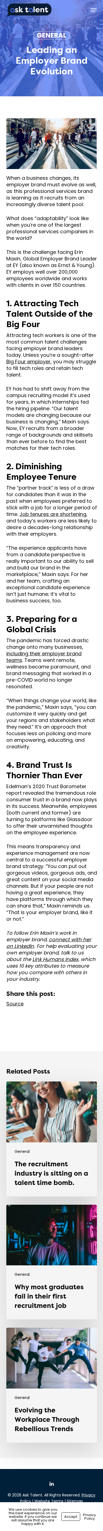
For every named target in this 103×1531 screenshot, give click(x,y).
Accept (70, 1516)
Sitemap (75, 1501)
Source (15, 1003)
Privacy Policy (89, 1516)
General (51, 35)
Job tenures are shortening (53, 514)
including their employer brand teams (44, 657)
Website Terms (48, 1501)
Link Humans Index (55, 959)
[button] (94, 10)
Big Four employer (28, 361)
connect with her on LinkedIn (48, 942)
